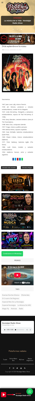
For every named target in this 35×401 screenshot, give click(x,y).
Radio (21, 309)
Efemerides (25, 295)
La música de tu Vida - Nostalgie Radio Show (17, 22)
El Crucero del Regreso (10, 298)
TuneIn (5, 359)
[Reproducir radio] (3, 394)
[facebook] (17, 29)
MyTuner (21, 359)
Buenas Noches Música (10, 295)
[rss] (24, 368)
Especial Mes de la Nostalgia (13, 302)
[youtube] (21, 368)
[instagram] (13, 29)
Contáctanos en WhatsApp (12, 253)
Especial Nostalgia (9, 305)
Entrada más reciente (9, 167)
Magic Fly (5, 309)
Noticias (14, 309)
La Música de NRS (24, 305)
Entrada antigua (27, 167)
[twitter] (21, 29)
